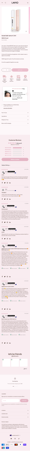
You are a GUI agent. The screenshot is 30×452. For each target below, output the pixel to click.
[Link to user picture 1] (5, 271)
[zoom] (26, 31)
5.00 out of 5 (19, 143)
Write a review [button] (15, 159)
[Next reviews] (27, 94)
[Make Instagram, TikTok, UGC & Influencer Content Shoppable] (25, 369)
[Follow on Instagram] (15, 438)
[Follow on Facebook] (11, 438)
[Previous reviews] (3, 94)
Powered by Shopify (18, 442)
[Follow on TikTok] (19, 438)
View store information (8, 108)
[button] (15, 94)
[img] (5, 169)
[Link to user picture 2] (14, 271)
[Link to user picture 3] (22, 271)
